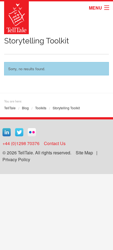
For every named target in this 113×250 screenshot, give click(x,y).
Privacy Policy (16, 159)
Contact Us (55, 143)
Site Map (84, 152)
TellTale (10, 107)
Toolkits (40, 107)
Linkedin (6, 132)
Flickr (32, 132)
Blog (25, 107)
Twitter (19, 132)
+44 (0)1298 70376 (20, 143)
